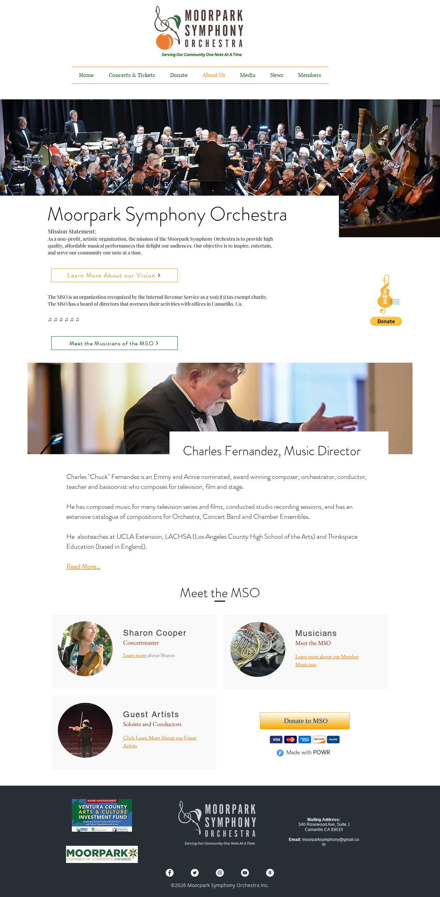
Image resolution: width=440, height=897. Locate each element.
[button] (388, 294)
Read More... (83, 566)
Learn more (134, 655)
